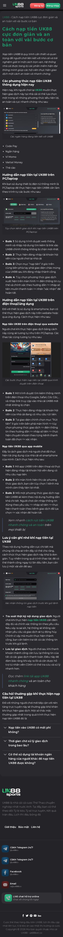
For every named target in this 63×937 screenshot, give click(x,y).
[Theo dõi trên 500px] (39, 915)
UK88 (5, 17)
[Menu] (4, 5)
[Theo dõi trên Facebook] (23, 915)
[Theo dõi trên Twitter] (27, 915)
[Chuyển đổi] (5, 728)
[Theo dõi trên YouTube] (35, 915)
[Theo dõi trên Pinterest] (31, 915)
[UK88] (18, 5)
